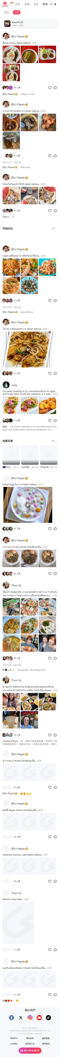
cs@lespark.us (32, 1028)
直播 (27, 4)
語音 (17, 4)
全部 (34, 43)
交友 (36, 4)
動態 (45, 4)
